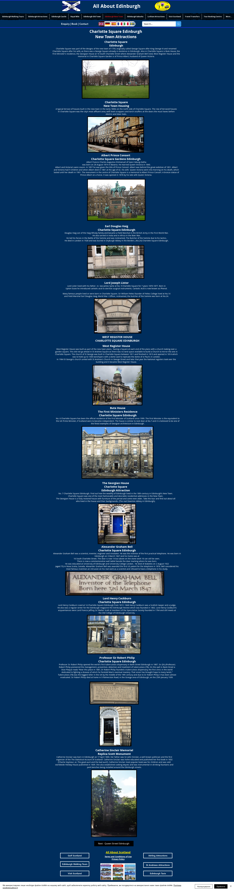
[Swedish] (132, 23)
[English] (101, 23)
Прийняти (221, 886)
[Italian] (126, 23)
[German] (107, 23)
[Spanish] (113, 23)
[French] (120, 23)
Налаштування (203, 886)
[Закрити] (230, 886)
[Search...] (178, 24)
